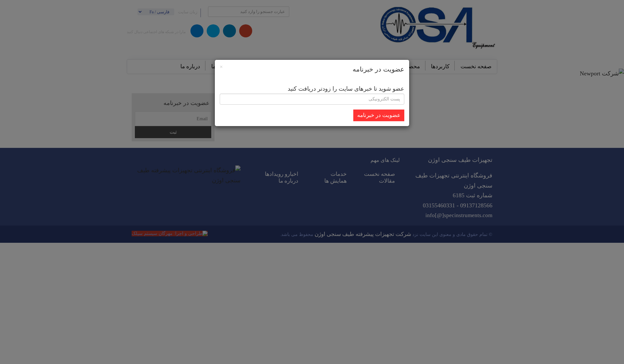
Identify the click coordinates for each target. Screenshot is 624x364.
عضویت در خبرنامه (378, 115)
